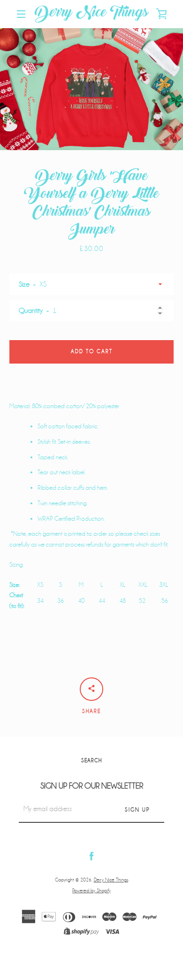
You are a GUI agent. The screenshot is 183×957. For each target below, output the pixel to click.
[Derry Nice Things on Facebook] (91, 855)
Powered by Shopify (91, 890)
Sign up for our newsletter (91, 786)
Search (91, 761)
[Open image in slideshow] (91, 89)
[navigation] (21, 14)
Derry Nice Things (91, 14)
